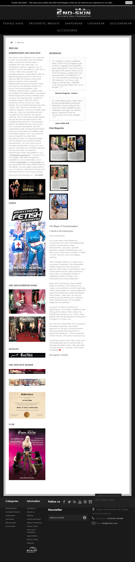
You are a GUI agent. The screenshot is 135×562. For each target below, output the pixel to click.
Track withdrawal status (105, 500)
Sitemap (30, 543)
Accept (129, 3)
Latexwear (96, 23)
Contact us (31, 508)
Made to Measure (34, 523)
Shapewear (74, 23)
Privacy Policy (32, 539)
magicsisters (36, 162)
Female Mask (13, 23)
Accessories (67, 30)
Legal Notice (32, 536)
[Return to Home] (11, 42)
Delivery (30, 515)
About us (30, 512)
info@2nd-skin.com (109, 523)
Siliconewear (121, 23)
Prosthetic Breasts (44, 23)
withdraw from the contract (108, 496)
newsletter (39, 175)
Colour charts (32, 526)
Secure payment (34, 519)
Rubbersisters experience (20, 155)
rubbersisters (21, 162)
